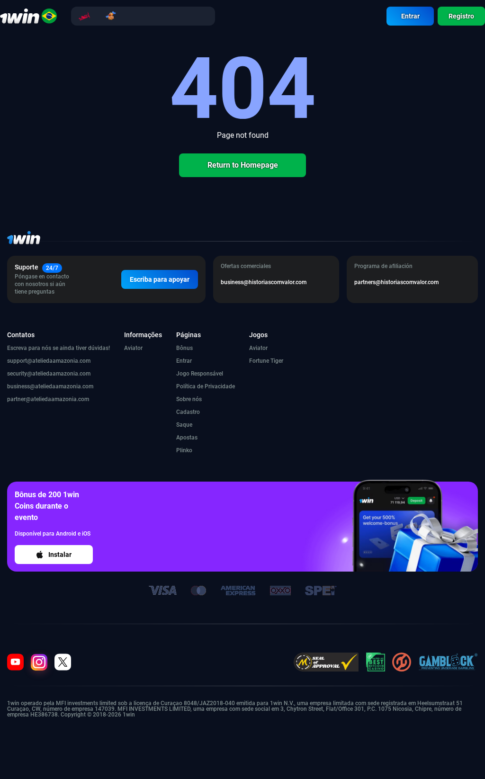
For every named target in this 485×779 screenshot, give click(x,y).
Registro (461, 16)
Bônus (184, 348)
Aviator (133, 348)
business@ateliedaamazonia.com (50, 386)
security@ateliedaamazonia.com (48, 373)
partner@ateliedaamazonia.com (48, 399)
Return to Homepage (242, 165)
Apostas (187, 437)
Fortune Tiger (266, 361)
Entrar (410, 16)
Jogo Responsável (199, 373)
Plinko (184, 450)
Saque (184, 425)
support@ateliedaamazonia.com (48, 361)
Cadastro (188, 412)
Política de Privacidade (205, 386)
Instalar (60, 554)
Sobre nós (189, 399)
